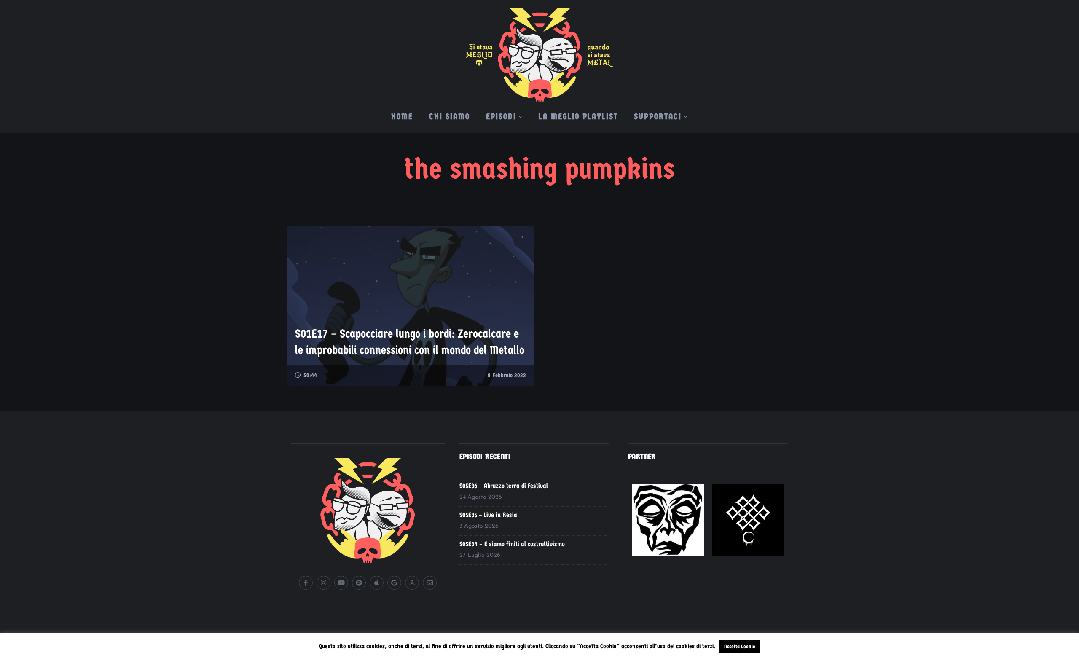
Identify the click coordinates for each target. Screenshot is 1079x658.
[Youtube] (341, 583)
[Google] (394, 583)
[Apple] (377, 583)
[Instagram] (323, 583)
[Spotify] (359, 583)
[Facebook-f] (306, 583)
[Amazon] (412, 583)
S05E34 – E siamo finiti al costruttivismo (512, 544)
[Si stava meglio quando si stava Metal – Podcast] (539, 51)
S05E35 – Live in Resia (488, 515)
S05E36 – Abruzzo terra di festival (503, 486)
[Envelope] (430, 583)
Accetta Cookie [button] (739, 646)
